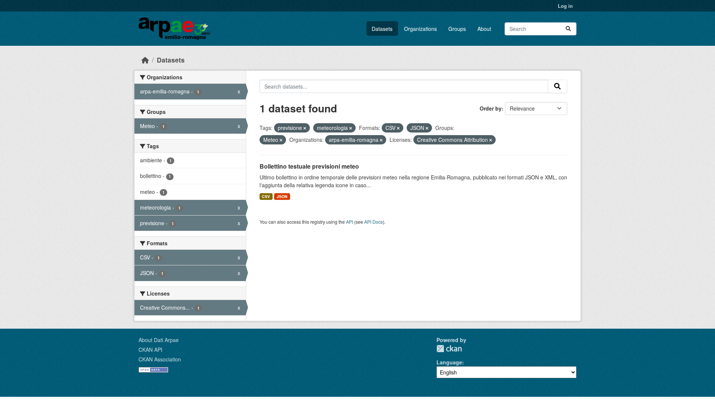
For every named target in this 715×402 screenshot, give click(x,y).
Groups (457, 28)
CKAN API (150, 349)
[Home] (145, 59)
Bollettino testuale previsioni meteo (309, 166)
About (484, 28)
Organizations (420, 28)
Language (449, 362)
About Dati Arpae (159, 340)
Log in (565, 5)
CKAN (449, 348)
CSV (266, 196)
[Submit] (568, 28)
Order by (491, 108)
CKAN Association (160, 359)
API (349, 221)
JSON (282, 196)
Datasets (382, 28)
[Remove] (305, 128)
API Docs (373, 221)
